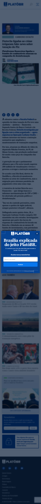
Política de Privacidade (29, 270)
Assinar (20, 264)
